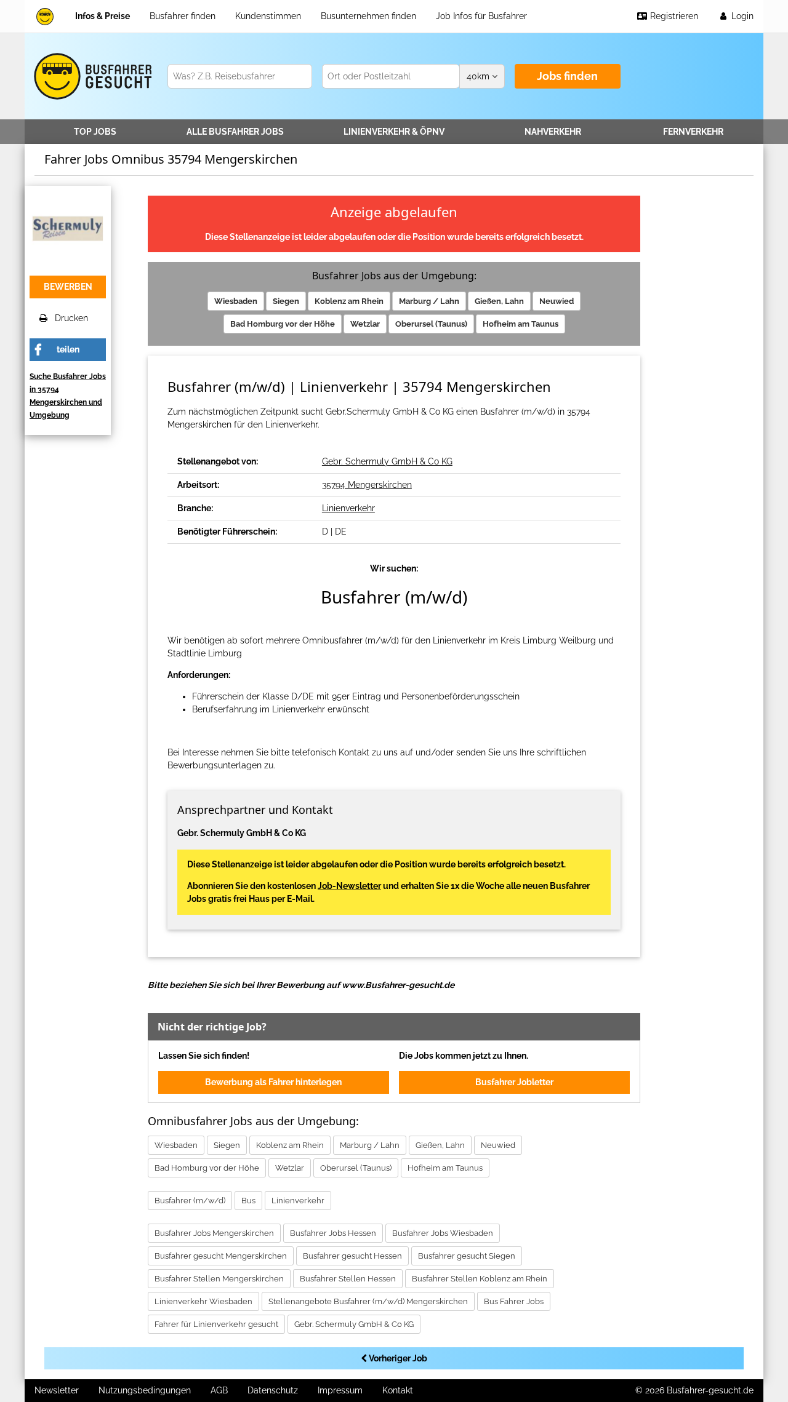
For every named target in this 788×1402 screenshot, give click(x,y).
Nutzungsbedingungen (144, 1390)
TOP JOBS (95, 132)
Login (741, 16)
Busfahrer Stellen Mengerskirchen (219, 1278)
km (479, 76)
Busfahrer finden (182, 16)
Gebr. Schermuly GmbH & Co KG (387, 461)
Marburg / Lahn (429, 301)
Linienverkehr (394, 132)
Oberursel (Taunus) (431, 324)
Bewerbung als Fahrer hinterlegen (273, 1082)
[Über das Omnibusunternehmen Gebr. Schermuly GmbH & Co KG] (68, 228)
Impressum (340, 1390)
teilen (68, 349)
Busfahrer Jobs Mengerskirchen (214, 1233)
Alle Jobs (235, 132)
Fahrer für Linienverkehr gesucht (216, 1324)
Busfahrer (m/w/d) (190, 1200)
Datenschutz (272, 1390)
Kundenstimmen (268, 16)
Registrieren (673, 16)
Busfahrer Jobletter (514, 1082)
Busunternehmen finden (368, 16)
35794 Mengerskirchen (367, 485)
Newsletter (56, 1390)
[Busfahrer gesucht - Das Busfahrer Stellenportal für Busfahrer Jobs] (45, 16)
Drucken (67, 318)
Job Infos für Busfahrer (481, 16)
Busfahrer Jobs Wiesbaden (442, 1233)
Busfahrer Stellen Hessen (348, 1278)
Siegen (286, 301)
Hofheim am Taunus (520, 324)
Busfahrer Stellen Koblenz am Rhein (479, 1278)
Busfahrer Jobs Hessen (333, 1233)
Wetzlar (365, 324)
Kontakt (397, 1390)
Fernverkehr (693, 132)
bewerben (68, 287)
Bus (248, 1200)
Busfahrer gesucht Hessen (352, 1256)
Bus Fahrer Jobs (514, 1301)
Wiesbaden (235, 301)
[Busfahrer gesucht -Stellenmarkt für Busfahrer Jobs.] (91, 76)
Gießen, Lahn (499, 301)
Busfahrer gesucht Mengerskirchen (221, 1256)
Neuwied (556, 301)
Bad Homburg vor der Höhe (282, 324)
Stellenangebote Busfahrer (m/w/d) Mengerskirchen (368, 1301)
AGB (219, 1390)
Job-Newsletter (349, 886)
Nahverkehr (553, 132)
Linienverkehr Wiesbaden (203, 1301)
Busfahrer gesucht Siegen (466, 1256)
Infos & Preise (102, 16)
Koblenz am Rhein (349, 301)
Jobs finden (567, 76)
